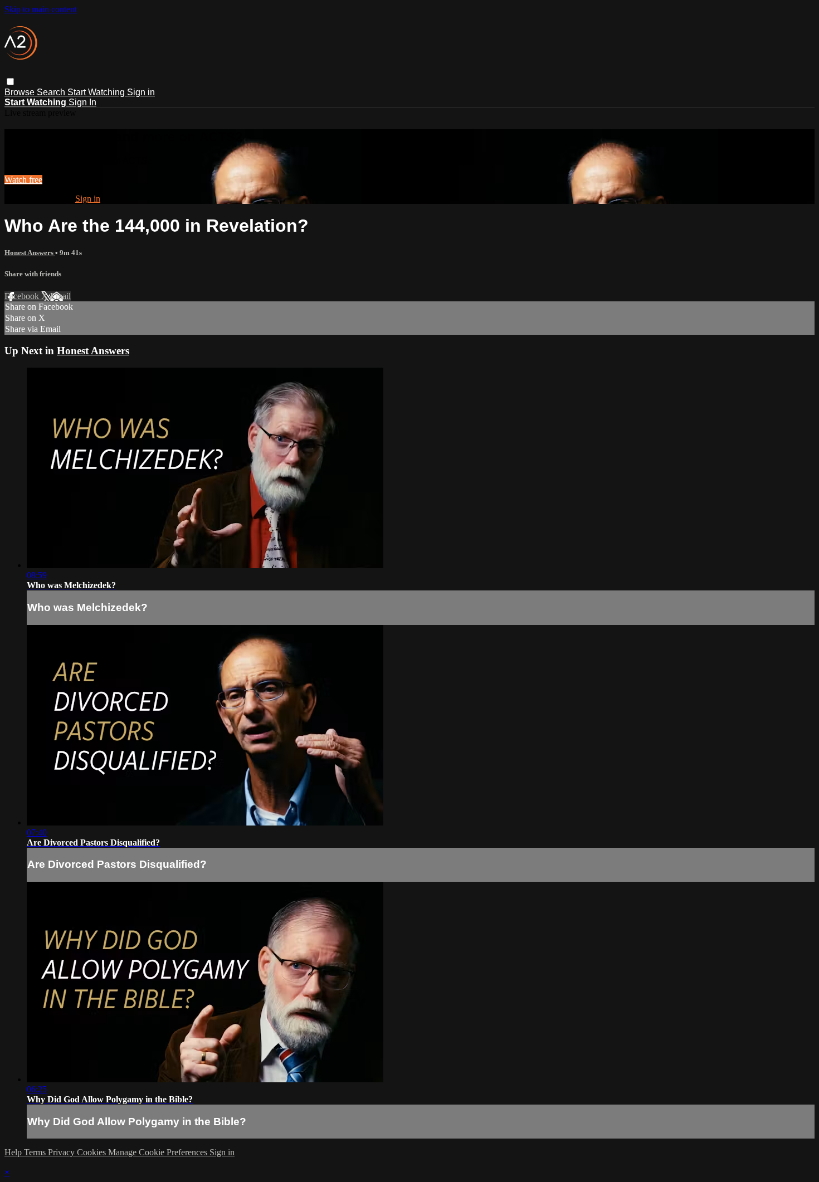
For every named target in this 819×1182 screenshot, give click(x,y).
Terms (36, 1152)
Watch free (23, 179)
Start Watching (97, 92)
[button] (10, 81)
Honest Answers (29, 252)
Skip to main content (40, 9)
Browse (20, 92)
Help (14, 1152)
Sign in (141, 92)
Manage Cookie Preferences (158, 1152)
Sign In (82, 102)
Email (60, 296)
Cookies (92, 1152)
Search (52, 92)
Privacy (62, 1152)
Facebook (22, 296)
